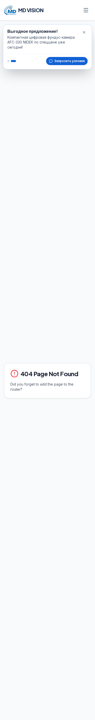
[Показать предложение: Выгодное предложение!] (8, 61)
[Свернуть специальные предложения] (84, 32)
